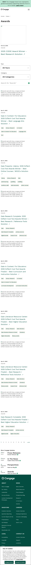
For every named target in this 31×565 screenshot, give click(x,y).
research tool (14, 235)
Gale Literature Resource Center (9, 332)
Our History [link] (4, 489)
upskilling (13, 181)
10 (24, 442)
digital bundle (4, 235)
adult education (15, 185)
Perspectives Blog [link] (20, 495)
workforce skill (5, 185)
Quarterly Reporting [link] (6, 513)
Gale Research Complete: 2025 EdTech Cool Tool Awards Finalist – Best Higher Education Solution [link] (15, 419)
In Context (19, 128)
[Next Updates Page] (28, 442)
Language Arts (22, 131)
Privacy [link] (3, 543)
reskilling (20, 181)
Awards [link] (18, 503)
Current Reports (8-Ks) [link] (7, 516)
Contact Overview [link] (20, 537)
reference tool (22, 235)
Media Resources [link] (20, 489)
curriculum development (7, 285)
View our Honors (11, 473)
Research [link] (18, 498)
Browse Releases (12, 454)
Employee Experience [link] (21, 513)
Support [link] (18, 540)
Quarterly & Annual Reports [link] (6, 526)
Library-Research (10, 128)
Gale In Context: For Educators (8, 131)
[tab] (28, 9)
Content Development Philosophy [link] (7, 499)
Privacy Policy (19, 559)
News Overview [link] (20, 486)
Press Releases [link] (19, 492)
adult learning (4, 181)
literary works (15, 335)
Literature (22, 332)
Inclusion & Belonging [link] (21, 516)
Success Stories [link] (6, 495)
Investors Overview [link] (6, 511)
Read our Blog (11, 467)
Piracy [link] (3, 545)
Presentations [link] (5, 519)
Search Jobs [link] (19, 522)
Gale (2, 128)
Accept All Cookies (20, 562)
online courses (24, 185)
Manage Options (9, 562)
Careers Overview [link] (20, 511)
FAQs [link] (17, 519)
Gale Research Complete (7, 231)
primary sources (20, 231)
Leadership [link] (4, 492)
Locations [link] (18, 543)
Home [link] (2, 16)
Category (4, 73)
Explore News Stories (13, 460)
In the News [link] (19, 501)
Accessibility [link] (5, 537)
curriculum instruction (21, 285)
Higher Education (5, 335)
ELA (2, 135)
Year (2, 64)
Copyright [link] (4, 540)
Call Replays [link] (5, 522)
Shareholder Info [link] (6, 530)
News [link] (7, 16)
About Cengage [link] (5, 486)
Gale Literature (20, 328)
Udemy (3, 178)
